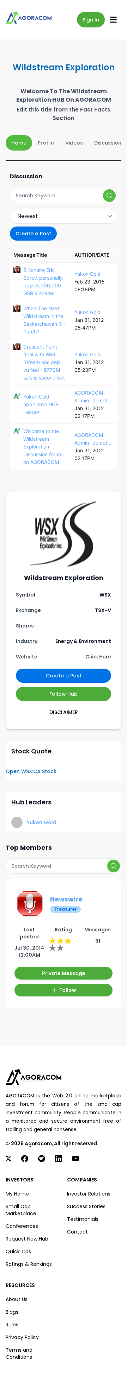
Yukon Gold (87, 274)
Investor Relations (88, 1193)
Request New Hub (27, 1238)
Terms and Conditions (19, 1353)
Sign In (91, 19)
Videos (74, 142)
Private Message (63, 973)
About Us (17, 1299)
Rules (12, 1324)
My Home (17, 1193)
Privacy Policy (22, 1337)
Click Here (98, 656)
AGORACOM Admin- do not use (90, 397)
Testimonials (82, 1219)
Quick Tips (18, 1251)
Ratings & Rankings (29, 1264)
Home (18, 142)
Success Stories (86, 1206)
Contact (77, 1231)
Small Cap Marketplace (21, 1210)
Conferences (22, 1226)
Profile (46, 142)
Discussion (107, 142)
